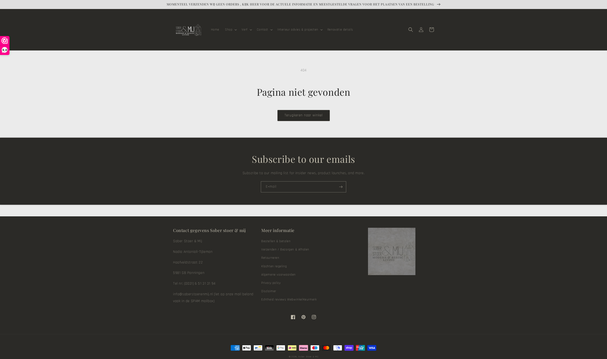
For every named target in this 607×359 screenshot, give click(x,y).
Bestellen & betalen (275, 241)
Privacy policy (271, 283)
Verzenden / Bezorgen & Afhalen (285, 249)
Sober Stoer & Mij (308, 356)
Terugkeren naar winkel (304, 115)
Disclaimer (268, 291)
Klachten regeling (274, 266)
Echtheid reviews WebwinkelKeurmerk (289, 299)
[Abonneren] (341, 186)
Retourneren (270, 258)
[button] (230, 30)
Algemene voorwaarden (278, 275)
